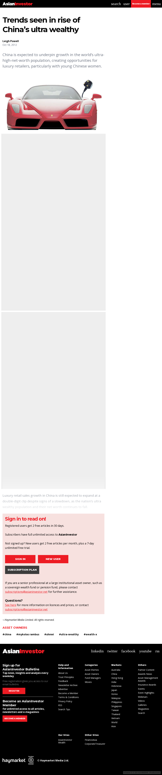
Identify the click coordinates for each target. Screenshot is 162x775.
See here (10, 605)
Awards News (145, 673)
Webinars (142, 696)
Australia (115, 669)
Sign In (20, 559)
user (126, 4)
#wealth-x (90, 634)
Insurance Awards (147, 684)
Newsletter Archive (68, 685)
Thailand (115, 714)
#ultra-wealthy (69, 634)
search (116, 4)
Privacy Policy (65, 701)
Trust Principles (66, 677)
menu (156, 4)
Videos (141, 700)
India (113, 681)
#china (7, 634)
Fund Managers (93, 677)
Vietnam (115, 718)
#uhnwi (49, 634)
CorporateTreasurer (95, 743)
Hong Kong (117, 677)
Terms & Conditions (68, 697)
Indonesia (116, 685)
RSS (60, 705)
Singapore (116, 706)
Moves (88, 681)
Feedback (63, 681)
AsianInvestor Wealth (65, 741)
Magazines (143, 708)
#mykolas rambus (27, 634)
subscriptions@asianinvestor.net (26, 592)
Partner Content (146, 669)
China (114, 673)
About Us (63, 672)
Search (141, 712)
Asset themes (92, 669)
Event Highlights (146, 692)
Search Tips (64, 709)
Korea (114, 694)
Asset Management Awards (148, 679)
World (114, 722)
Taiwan (115, 710)
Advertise (63, 689)
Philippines (116, 702)
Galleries (142, 704)
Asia (113, 726)
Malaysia (115, 698)
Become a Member (68, 693)
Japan (114, 690)
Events (141, 688)
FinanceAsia (91, 739)
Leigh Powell (11, 41)
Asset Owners (15, 627)
